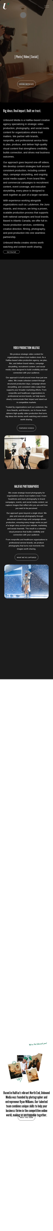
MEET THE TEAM (26, 1117)
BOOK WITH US (26, 84)
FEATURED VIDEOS (26, 428)
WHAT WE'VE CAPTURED (26, 557)
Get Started (11, 252)
